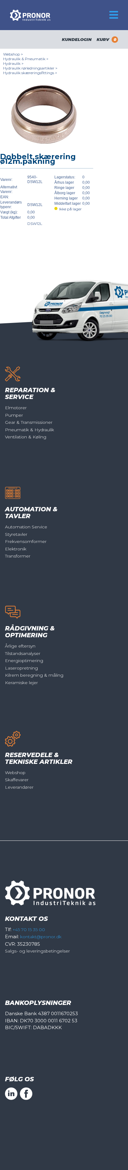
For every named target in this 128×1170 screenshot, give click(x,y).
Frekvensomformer (26, 541)
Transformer (17, 556)
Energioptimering (24, 660)
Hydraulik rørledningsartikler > (30, 68)
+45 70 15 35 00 (29, 929)
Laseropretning (21, 668)
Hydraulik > (13, 63)
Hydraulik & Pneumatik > (25, 58)
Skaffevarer (17, 779)
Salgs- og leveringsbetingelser (37, 950)
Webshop (15, 772)
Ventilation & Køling (25, 436)
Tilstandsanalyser (22, 653)
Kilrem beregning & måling (34, 675)
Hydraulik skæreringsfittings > (30, 72)
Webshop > (13, 54)
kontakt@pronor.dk (41, 936)
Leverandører (19, 787)
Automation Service (26, 526)
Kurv (106, 39)
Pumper (14, 415)
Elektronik (15, 548)
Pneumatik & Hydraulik (29, 429)
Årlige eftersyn (20, 645)
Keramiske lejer (21, 682)
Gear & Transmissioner (29, 422)
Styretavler (16, 534)
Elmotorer (16, 407)
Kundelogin (77, 39)
